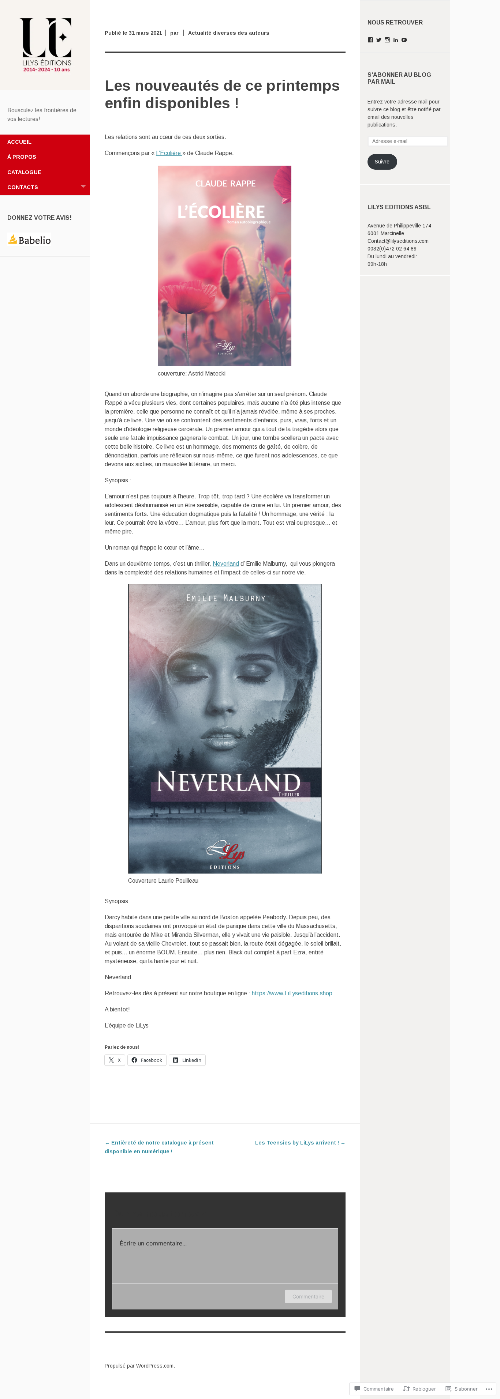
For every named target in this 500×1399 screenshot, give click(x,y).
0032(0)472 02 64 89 (392, 249)
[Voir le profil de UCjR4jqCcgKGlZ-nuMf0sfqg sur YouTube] (404, 40)
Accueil (19, 142)
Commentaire (308, 1296)
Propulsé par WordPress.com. (140, 1366)
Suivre (382, 162)
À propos (21, 157)
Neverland (226, 564)
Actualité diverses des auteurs (228, 33)
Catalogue (24, 172)
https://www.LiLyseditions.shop (291, 993)
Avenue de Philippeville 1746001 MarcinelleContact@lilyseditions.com (399, 233)
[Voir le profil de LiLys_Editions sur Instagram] (387, 40)
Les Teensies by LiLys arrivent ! (300, 1143)
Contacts (22, 187)
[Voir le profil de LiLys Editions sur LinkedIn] (396, 40)
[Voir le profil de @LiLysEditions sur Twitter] (379, 40)
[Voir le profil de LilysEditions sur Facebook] (370, 40)
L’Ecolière (169, 153)
